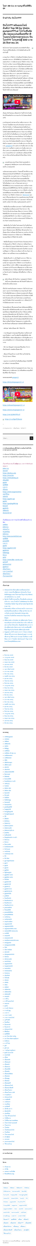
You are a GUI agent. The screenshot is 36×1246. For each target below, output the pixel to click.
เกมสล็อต (7, 1104)
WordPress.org (9, 1174)
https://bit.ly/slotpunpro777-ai (13, 382)
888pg (6, 748)
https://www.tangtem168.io (12, 492)
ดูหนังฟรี (5, 562)
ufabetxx (7, 989)
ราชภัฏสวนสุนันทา (10, 1050)
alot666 (7, 769)
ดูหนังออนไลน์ (7, 564)
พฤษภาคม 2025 (9, 690)
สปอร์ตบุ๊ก (7, 1055)
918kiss (5, 524)
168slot (6, 739)
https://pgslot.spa (9, 499)
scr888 (6, 933)
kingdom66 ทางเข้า (10, 837)
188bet (6, 741)
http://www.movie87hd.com (12, 536)
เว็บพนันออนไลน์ (9, 1130)
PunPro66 (7, 898)
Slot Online (8, 949)
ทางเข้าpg (7, 1010)
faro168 (6, 793)
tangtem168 (8, 966)
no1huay (7, 851)
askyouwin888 (9, 772)
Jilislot (6, 818)
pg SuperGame (9, 861)
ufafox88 (7, 994)
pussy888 (6, 541)
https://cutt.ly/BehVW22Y (11, 414)
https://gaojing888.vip (10, 503)
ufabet (6, 987)
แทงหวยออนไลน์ (9, 1141)
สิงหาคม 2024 (8, 711)
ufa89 (6, 982)
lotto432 (7, 849)
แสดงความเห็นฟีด (9, 1171)
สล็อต (6, 1057)
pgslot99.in (8, 891)
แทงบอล (6, 1139)
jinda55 (6, 821)
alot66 (6, 767)
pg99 (6, 865)
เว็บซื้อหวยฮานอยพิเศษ (11, 1120)
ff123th (6, 795)
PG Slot (6, 858)
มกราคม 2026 (8, 671)
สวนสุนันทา (7, 1095)
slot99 (21, 1209)
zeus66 (6, 996)
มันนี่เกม (6, 1041)
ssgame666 (8, 963)
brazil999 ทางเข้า (10, 781)
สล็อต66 (7, 1064)
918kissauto (8, 755)
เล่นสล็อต (7, 1113)
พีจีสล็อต (6, 1031)
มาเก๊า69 (7, 1043)
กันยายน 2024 (8, 709)
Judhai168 (7, 835)
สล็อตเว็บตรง (16, 428)
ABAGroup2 (8, 762)
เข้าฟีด (6, 1169)
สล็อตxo (5, 489)
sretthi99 (7, 961)
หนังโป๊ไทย (6, 494)
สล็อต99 (7, 1076)
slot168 (5, 471)
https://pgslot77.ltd (9, 548)
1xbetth (5, 496)
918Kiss (7, 751)
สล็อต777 (7, 1066)
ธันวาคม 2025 (8, 674)
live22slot (7, 844)
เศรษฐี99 (7, 1137)
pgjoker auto (8, 875)
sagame (14, 1205)
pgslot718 (7, 884)
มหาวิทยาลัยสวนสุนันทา (11, 1038)
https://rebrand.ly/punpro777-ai (14, 405)
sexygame (7, 942)
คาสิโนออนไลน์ (9, 1001)
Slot (5, 947)
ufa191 (6, 980)
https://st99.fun (8, 475)
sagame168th (8, 926)
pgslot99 (6, 550)
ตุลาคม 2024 (8, 706)
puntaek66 (8, 907)
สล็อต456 (7, 1062)
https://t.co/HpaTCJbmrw (13, 419)
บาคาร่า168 (8, 1015)
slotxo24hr (8, 959)
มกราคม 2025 (8, 699)
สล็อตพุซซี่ (7, 1083)
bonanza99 (16, 1191)
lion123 (6, 839)
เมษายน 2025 (8, 692)
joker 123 (6, 468)
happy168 (7, 809)
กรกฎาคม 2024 (9, 713)
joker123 (5, 527)
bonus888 (7, 779)
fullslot (6, 797)
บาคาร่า (5, 487)
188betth (6, 510)
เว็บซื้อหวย (7, 1118)
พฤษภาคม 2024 (9, 718)
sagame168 (8, 924)
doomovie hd (7, 513)
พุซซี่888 (5, 485)
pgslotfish (7, 893)
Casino (6, 786)
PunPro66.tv (8, 900)
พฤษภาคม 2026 (9, 662)
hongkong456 (9, 814)
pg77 (6, 863)
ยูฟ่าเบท (6, 1048)
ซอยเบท (6, 1003)
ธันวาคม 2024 (8, 702)
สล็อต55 (26, 1219)
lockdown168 (8, 846)
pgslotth (5, 508)
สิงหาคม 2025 (8, 683)
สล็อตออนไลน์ (8, 1085)
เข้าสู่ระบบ (7, 1167)
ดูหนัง (4, 557)
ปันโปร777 (26, 195)
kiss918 (5, 506)
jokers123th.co (9, 830)
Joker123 (7, 823)
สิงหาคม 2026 (8, 655)
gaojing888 (8, 807)
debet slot (7, 788)
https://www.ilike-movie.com (13, 559)
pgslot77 (5, 566)
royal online (8, 921)
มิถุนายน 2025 (8, 688)
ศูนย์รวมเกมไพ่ (8, 1052)
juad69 (6, 832)
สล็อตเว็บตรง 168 (9, 1092)
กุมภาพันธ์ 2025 (9, 697)
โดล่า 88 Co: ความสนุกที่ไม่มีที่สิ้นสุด (11, 1241)
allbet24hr (7, 765)
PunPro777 (8, 903)
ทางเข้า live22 (8, 1008)
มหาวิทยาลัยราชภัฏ (10, 1036)
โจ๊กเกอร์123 (8, 1144)
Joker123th (8, 828)
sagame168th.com (10, 928)
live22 (5, 555)
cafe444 (7, 783)
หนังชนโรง (6, 529)
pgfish (6, 870)
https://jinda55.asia (9, 473)
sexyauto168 (8, 938)
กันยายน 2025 (8, 681)
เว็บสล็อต (7, 1132)
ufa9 (5, 985)
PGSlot (6, 879)
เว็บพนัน (6, 1127)
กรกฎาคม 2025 (9, 685)
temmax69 (8, 970)
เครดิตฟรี (7, 1106)
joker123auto (8, 825)
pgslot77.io (8, 889)
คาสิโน (6, 999)
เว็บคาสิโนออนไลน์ (10, 1116)
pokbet (6, 896)
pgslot (5, 482)
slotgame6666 (9, 954)
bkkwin (6, 776)
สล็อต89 (7, 1071)
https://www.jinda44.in (10, 478)
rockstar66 (8, 919)
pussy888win (8, 914)
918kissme (7, 758)
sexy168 (7, 935)
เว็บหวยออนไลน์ (7, 576)
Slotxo (6, 956)
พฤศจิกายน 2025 (9, 676)
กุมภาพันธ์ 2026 (9, 669)
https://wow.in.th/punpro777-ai (13, 410)
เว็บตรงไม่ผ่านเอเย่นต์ (10, 1123)
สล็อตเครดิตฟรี (8, 1087)
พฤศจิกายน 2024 (9, 704)
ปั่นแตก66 (7, 1024)
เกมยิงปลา (7, 1102)
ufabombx (7, 992)
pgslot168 (7, 882)
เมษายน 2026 (8, 664)
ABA (5, 760)
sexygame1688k (9, 945)
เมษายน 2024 (8, 720)
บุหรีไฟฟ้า (7, 1020)
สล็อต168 (7, 1059)
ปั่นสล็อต (7, 1022)
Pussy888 (7, 910)
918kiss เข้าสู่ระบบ (10, 753)
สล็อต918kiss (8, 1073)
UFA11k (6, 978)
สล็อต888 (6, 480)
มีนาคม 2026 (8, 667)
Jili (5, 816)
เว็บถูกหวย (7, 1125)
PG (5, 856)
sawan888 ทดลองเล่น (11, 931)
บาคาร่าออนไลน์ (8, 571)
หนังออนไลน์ (8, 1097)
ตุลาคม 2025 (8, 678)
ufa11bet (7, 975)
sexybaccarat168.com (11, 940)
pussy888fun (8, 912)
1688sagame (8, 737)
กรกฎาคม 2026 (9, 657)
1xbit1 (6, 746)
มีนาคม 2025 (8, 695)
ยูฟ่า (5, 1045)
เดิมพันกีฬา (7, 1111)
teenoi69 (7, 968)
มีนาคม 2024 (8, 723)
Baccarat (7, 774)
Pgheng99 (7, 872)
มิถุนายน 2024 (8, 716)
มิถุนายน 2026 (8, 660)
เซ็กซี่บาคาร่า (8, 1109)
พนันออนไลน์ (8, 1029)
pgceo (6, 868)
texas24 (7, 973)
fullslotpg (6, 552)
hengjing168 (8, 811)
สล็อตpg (6, 1078)
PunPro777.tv (8, 905)
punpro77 (9, 146)
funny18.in (7, 804)
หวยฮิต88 (7, 1099)
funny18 (7, 802)
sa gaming (6, 531)
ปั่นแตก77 (7, 1027)
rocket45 (7, 917)
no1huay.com (8, 854)
